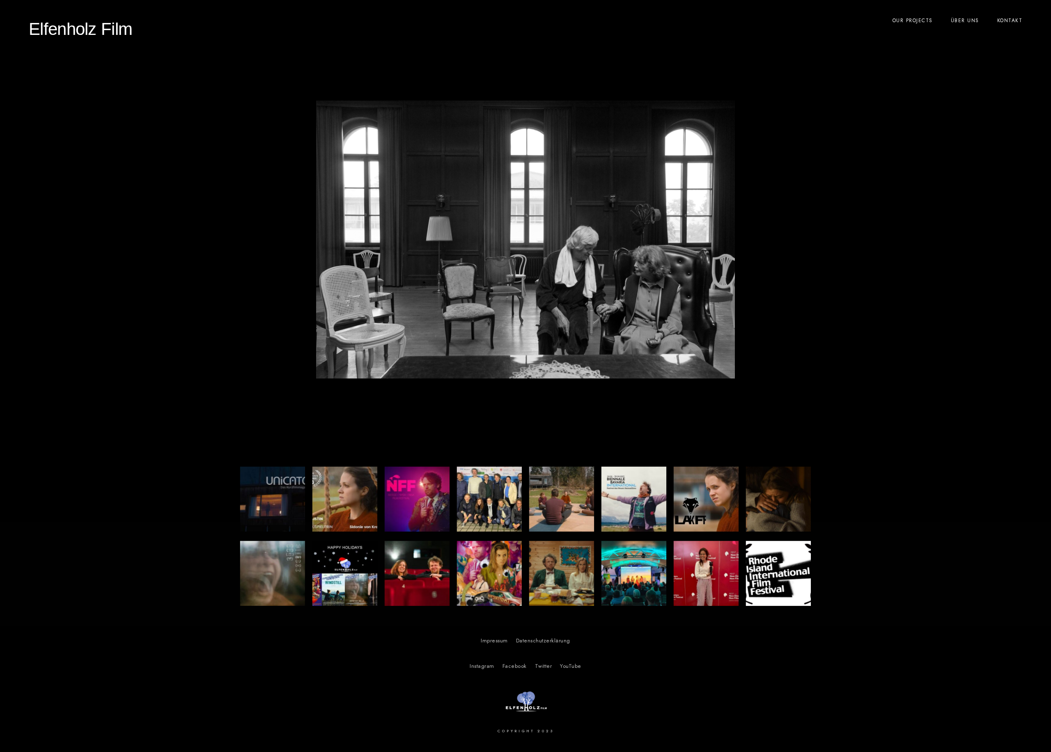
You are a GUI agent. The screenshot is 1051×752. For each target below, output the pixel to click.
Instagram (482, 666)
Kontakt (1010, 20)
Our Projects (913, 20)
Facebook (515, 666)
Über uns (965, 20)
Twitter (543, 666)
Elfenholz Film (80, 29)
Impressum (494, 640)
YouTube (570, 666)
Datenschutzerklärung (543, 640)
